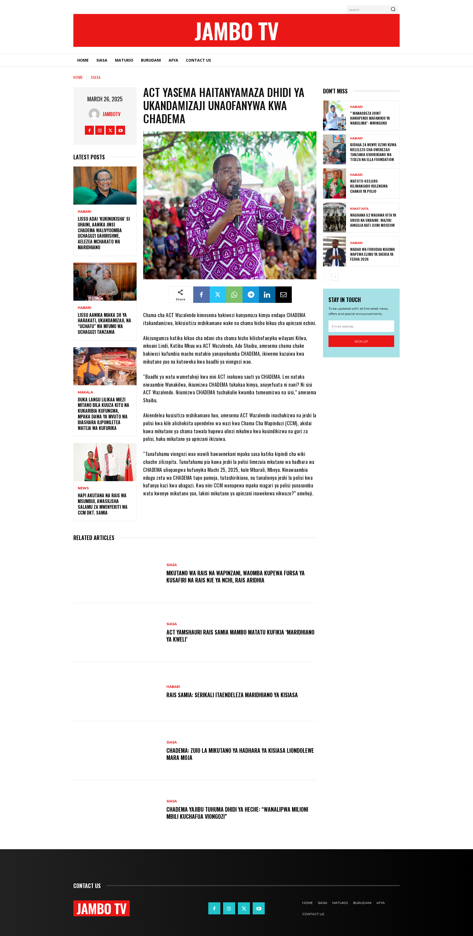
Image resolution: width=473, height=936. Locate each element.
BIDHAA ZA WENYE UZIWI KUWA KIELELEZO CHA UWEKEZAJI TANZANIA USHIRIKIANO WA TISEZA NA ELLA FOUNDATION (373, 152)
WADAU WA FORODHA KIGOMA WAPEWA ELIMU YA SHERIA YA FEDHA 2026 (372, 254)
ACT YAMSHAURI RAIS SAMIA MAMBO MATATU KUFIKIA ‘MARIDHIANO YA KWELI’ (240, 635)
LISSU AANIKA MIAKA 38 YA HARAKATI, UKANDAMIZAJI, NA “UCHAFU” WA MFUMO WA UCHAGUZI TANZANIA (104, 323)
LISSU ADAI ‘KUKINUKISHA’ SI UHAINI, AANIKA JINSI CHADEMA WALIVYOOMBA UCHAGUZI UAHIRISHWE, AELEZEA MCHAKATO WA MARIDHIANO (104, 233)
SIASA (96, 77)
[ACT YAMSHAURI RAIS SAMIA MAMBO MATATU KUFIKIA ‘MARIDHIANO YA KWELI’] (117, 632)
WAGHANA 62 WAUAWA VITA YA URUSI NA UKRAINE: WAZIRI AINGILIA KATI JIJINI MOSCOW (373, 220)
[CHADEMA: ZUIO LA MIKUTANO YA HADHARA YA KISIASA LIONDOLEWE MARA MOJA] (117, 751)
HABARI (84, 211)
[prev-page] (326, 276)
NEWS (83, 488)
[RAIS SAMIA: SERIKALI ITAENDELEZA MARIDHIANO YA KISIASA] (117, 691)
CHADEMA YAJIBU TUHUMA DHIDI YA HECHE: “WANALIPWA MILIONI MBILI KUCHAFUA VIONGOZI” (237, 812)
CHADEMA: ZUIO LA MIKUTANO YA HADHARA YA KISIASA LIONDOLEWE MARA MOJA (240, 754)
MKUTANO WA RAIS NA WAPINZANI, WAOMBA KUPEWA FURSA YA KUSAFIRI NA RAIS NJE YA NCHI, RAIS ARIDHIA (235, 576)
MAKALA (85, 392)
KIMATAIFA (359, 208)
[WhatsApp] (234, 294)
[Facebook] (89, 130)
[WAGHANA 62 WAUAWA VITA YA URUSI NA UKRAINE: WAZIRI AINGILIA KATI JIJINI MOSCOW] (334, 217)
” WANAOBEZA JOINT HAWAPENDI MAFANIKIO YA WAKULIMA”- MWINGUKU (370, 118)
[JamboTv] (95, 113)
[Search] (393, 9)
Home (78, 77)
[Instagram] (99, 130)
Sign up (361, 341)
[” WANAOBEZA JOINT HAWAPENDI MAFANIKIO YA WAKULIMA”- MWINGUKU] (334, 115)
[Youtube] (120, 130)
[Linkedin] (267, 294)
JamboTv (111, 113)
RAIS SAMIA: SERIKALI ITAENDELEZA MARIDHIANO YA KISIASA (232, 695)
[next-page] (335, 276)
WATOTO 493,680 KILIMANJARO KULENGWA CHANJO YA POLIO (369, 186)
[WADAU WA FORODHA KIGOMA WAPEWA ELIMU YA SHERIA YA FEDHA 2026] (334, 251)
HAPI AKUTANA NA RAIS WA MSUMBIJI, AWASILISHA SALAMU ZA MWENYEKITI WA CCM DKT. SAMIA (103, 504)
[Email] (283, 294)
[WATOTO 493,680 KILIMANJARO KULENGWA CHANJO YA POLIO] (334, 183)
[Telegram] (251, 294)
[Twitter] (110, 130)
